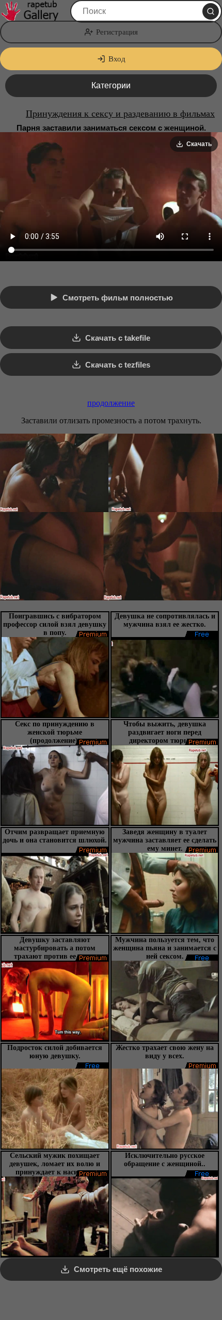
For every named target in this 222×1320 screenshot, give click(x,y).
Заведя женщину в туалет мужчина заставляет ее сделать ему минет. (164, 840)
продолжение (111, 403)
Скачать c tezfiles (117, 364)
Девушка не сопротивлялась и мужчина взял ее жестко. (165, 620)
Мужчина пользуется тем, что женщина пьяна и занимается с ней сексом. (164, 948)
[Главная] (34, 11)
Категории (111, 85)
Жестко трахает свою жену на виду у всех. (165, 1052)
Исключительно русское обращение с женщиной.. (164, 1160)
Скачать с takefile (117, 337)
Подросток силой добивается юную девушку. (54, 1052)
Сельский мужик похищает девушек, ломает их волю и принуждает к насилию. (54, 1164)
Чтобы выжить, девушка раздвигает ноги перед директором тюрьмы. (164, 732)
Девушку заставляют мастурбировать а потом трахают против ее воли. (55, 948)
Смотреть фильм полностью (117, 297)
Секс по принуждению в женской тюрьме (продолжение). (54, 732)
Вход (116, 59)
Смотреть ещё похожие (118, 1269)
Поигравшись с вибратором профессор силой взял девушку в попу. (54, 624)
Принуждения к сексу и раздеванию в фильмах (120, 113)
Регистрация (117, 32)
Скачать (199, 144)
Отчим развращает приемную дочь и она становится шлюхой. (55, 836)
